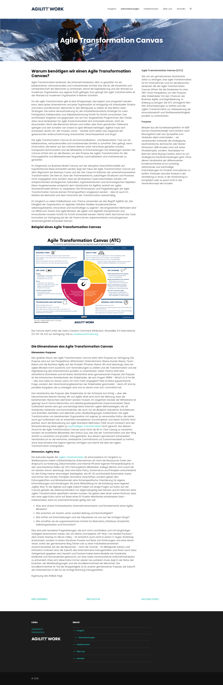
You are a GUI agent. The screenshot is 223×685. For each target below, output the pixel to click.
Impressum (37, 629)
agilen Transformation (71, 457)
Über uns (167, 8)
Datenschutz (38, 632)
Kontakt (181, 8)
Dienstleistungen (130, 8)
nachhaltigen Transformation (84, 426)
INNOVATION (93, 599)
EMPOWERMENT (39, 599)
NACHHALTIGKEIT (150, 599)
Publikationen (151, 8)
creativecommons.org (85, 334)
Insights (111, 8)
